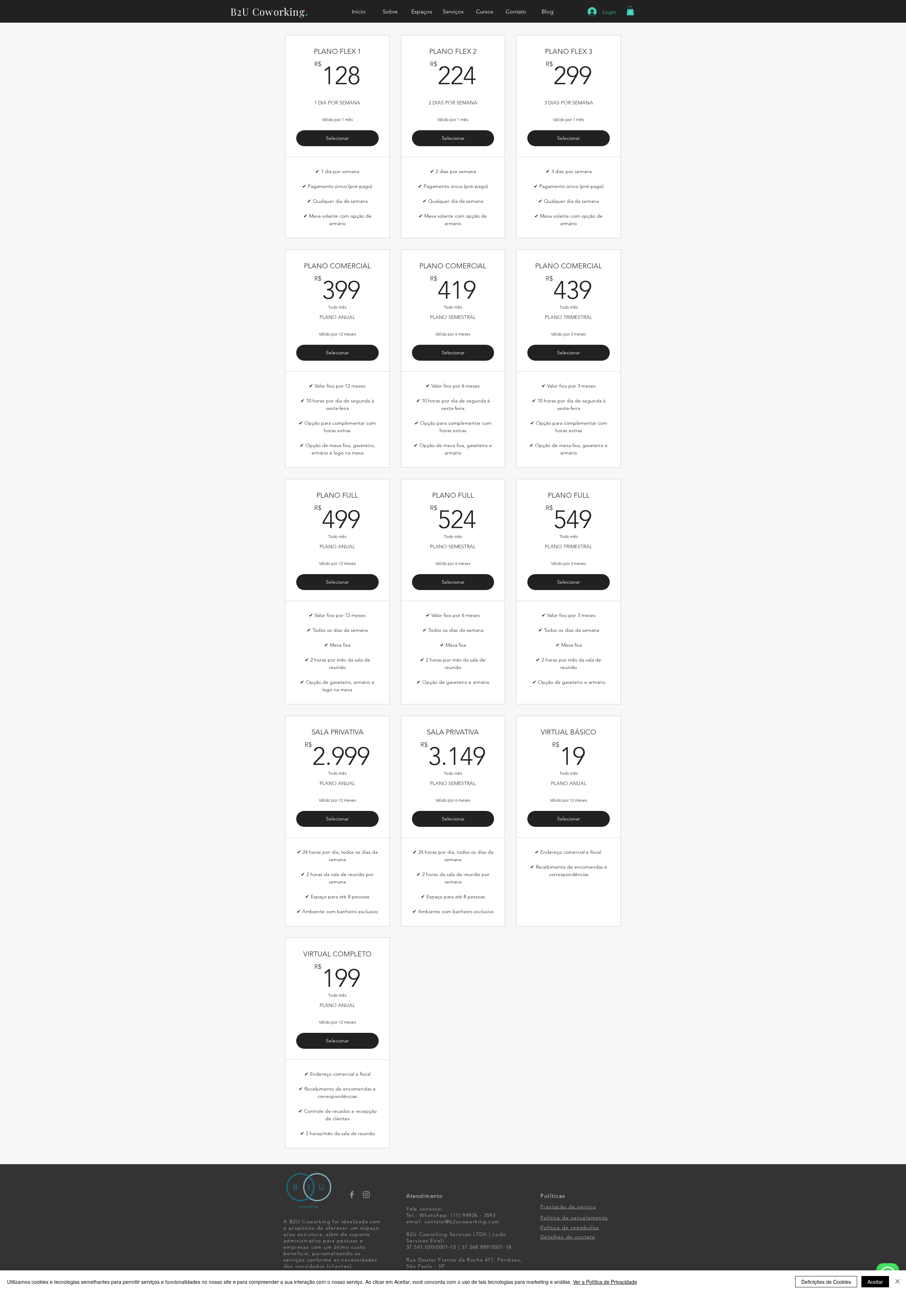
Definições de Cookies (826, 1281)
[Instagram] (366, 1194)
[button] (630, 10)
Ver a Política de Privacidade (605, 1281)
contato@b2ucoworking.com (462, 1221)
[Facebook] (351, 1194)
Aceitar (875, 1281)
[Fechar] (897, 1281)
